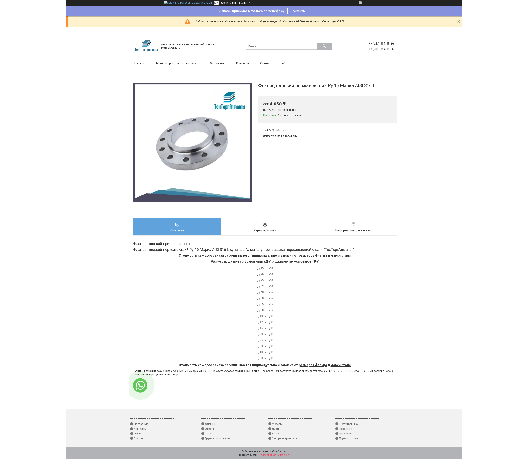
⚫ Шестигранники (346, 423)
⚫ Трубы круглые (346, 438)
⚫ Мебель (275, 423)
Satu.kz (282, 451)
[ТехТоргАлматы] (146, 45)
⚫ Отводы (208, 428)
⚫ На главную (139, 423)
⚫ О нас (135, 433)
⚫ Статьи (136, 438)
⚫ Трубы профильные (215, 438)
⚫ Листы (274, 428)
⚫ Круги (273, 433)
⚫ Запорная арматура (282, 438)
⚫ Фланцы (208, 423)
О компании (217, 63)
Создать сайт (229, 2)
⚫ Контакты (138, 428)
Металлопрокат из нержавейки (176, 63)
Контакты (298, 11)
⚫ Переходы (343, 428)
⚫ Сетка (206, 433)
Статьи (264, 63)
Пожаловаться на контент (274, 455)
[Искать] (324, 46)
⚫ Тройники (343, 433)
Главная (139, 63)
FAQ (283, 63)
